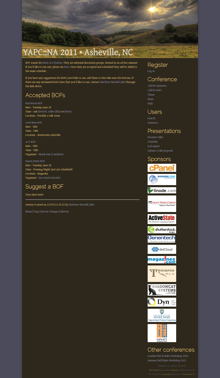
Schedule (153, 141)
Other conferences (171, 350)
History (65, 211)
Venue (151, 94)
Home (28, 211)
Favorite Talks (155, 137)
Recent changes (50, 211)
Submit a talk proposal (160, 150)
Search (151, 118)
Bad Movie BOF (33, 103)
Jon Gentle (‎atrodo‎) (49, 177)
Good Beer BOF (33, 122)
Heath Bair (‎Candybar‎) (51, 154)
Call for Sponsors (157, 85)
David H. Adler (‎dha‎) (49, 111)
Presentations (164, 131)
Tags (36, 211)
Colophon (182, 366)
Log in (151, 71)
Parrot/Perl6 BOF (35, 161)
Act (194, 374)
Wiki (150, 103)
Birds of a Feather (52, 62)
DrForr (68, 111)
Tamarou (165, 370)
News (150, 99)
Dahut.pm (177, 374)
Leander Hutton (185, 370)
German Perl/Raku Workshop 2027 (167, 360)
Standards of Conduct (167, 366)
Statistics (153, 122)
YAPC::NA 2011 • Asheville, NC (78, 52)
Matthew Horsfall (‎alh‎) (112, 82)
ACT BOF (30, 141)
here (66, 66)
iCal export (154, 146)
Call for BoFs (155, 90)
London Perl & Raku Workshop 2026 (168, 355)
